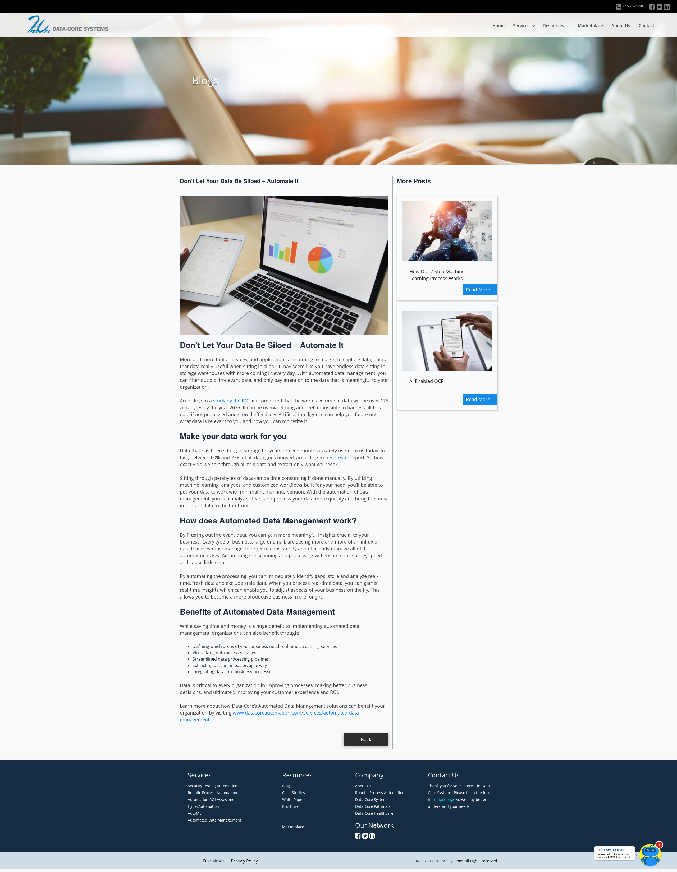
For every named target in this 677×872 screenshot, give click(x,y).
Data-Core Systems (371, 799)
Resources (553, 26)
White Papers (294, 799)
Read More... (480, 289)
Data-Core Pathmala (373, 806)
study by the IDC (231, 400)
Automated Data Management (214, 820)
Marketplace (590, 26)
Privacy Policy (244, 861)
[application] (532, 25)
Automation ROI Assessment (213, 799)
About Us (620, 26)
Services (521, 26)
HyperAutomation (203, 806)
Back (366, 739)
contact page (443, 799)
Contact (646, 26)
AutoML (194, 813)
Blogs (287, 785)
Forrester (339, 457)
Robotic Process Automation (212, 792)
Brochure (290, 806)
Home (498, 26)
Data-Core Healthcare (374, 813)
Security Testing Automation (212, 785)
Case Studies (293, 792)
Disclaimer (213, 861)
